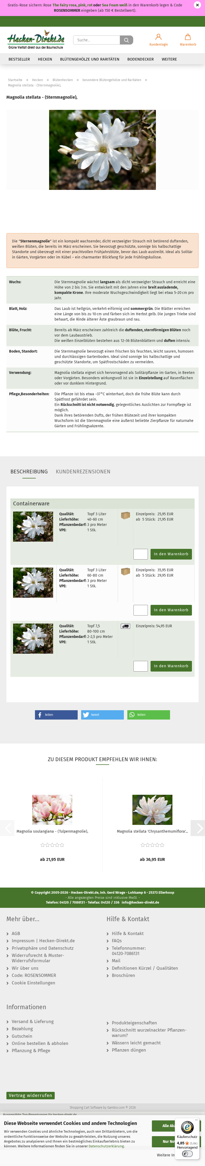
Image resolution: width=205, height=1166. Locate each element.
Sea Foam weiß (114, 5)
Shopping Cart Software (86, 1107)
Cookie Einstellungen (33, 983)
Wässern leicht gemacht (136, 1043)
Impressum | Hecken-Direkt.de (43, 941)
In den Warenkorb (171, 554)
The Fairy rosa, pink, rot (73, 5)
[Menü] (196, 1121)
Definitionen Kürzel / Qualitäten (145, 968)
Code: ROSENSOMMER (34, 975)
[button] (158, 40)
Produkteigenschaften (134, 1023)
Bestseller (19, 59)
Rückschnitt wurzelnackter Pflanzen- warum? (149, 1033)
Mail (116, 961)
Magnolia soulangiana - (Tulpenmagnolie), (52, 831)
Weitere (169, 59)
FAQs (117, 941)
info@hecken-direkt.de (140, 902)
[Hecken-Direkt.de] (35, 40)
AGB (16, 933)
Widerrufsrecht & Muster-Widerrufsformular (38, 958)
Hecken (45, 59)
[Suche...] (126, 40)
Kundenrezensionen (83, 471)
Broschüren (123, 975)
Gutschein (22, 1036)
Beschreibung (29, 471)
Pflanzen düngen (129, 1050)
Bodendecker (140, 59)
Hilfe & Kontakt (128, 933)
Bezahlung (22, 1029)
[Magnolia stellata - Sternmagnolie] (102, 149)
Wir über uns (25, 968)
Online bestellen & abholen (40, 1043)
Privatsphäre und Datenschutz (42, 948)
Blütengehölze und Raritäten (89, 59)
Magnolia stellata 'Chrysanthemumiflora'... (152, 831)
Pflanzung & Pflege (31, 1050)
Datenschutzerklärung (106, 1146)
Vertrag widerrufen (30, 1095)
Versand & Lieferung (33, 1021)
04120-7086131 (125, 953)
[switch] (187, 1154)
